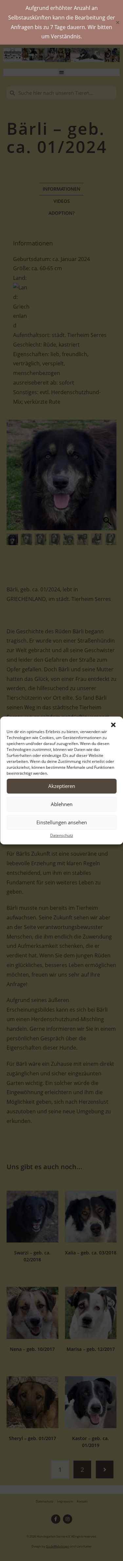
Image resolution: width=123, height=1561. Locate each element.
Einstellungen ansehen (61, 822)
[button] (113, 725)
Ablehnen (61, 804)
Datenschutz (61, 835)
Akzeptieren (61, 786)
